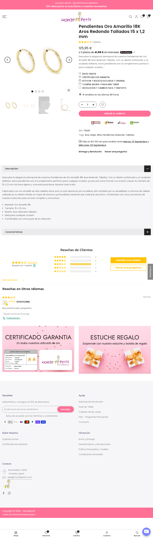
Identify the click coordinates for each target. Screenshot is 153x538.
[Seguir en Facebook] (3, 493)
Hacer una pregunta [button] (128, 267)
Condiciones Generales (91, 454)
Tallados (130, 134)
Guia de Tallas (86, 406)
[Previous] (7, 60)
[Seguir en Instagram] (9, 493)
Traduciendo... (13, 318)
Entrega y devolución (90, 151)
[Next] (69, 60)
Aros (87, 134)
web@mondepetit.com (19, 477)
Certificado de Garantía (14, 444)
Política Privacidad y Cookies (93, 449)
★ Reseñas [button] (150, 271)
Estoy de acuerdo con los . (32, 415)
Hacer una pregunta (116, 151)
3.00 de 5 (32, 262)
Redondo (120, 134)
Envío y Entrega (87, 439)
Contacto (84, 422)
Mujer (93, 134)
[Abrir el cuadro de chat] (146, 532)
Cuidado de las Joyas (90, 411)
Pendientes (108, 134)
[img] (8, 297)
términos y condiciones (45, 415)
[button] (85, 42)
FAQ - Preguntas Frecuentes (93, 416)
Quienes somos (10, 439)
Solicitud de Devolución (91, 401)
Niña (99, 134)
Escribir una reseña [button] (128, 260)
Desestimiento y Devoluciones (94, 444)
